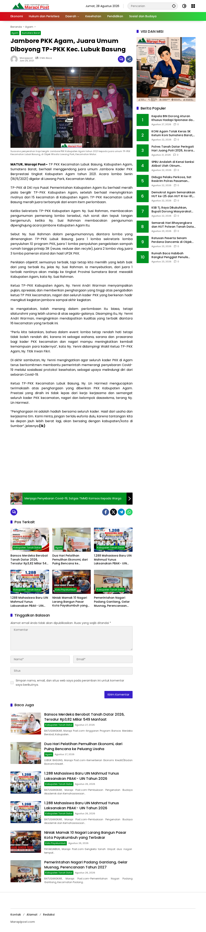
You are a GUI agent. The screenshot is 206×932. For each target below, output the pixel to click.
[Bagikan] (129, 59)
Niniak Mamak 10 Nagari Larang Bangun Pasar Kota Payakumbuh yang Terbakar (70, 602)
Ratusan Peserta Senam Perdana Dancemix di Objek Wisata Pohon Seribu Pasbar (172, 240)
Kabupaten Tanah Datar (27, 547)
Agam (14, 32)
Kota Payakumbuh (65, 589)
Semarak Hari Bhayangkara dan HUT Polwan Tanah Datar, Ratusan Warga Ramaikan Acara (173, 225)
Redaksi (49, 915)
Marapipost (26, 58)
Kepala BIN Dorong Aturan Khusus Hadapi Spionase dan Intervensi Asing (172, 118)
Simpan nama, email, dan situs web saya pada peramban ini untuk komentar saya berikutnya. (70, 682)
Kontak (15, 915)
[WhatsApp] (129, 512)
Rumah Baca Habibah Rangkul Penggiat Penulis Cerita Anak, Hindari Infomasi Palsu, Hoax (172, 255)
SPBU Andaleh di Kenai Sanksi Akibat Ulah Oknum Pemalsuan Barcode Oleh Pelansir (172, 164)
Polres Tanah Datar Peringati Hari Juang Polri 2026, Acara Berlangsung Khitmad (172, 149)
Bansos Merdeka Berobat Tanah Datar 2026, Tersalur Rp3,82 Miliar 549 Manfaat (29, 560)
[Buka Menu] (193, 6)
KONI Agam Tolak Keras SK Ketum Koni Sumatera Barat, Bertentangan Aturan (172, 133)
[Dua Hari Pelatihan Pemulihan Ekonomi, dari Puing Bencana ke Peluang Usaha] (71, 540)
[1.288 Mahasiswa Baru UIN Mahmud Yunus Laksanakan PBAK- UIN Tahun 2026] (113, 540)
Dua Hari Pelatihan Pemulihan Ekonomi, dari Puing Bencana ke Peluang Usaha (70, 560)
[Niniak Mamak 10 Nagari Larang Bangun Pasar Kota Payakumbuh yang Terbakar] (71, 582)
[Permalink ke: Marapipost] (15, 59)
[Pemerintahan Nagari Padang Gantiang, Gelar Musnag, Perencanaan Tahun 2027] (113, 582)
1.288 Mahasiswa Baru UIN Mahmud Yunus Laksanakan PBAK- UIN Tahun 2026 (113, 560)
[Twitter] (113, 512)
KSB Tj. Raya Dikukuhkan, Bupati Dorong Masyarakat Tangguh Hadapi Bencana (171, 210)
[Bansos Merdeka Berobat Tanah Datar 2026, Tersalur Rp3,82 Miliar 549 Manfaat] (29, 540)
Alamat (32, 915)
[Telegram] (121, 512)
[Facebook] (105, 512)
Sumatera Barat (31, 32)
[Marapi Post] (30, 6)
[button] (174, 6)
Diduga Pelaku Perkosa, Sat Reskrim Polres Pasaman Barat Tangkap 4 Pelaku (171, 179)
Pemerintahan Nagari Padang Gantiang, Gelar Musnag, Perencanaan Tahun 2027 (112, 602)
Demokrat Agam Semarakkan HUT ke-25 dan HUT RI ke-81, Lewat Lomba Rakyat (173, 194)
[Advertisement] (71, 460)
